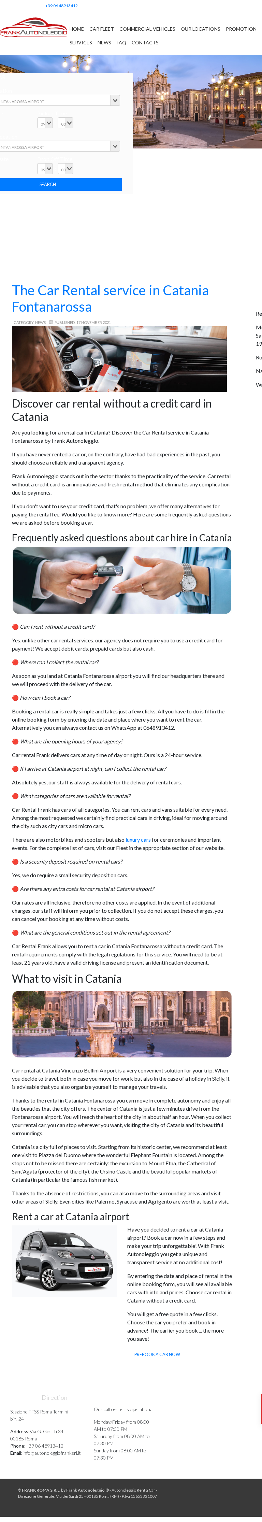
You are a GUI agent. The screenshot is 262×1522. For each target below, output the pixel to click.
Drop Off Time (54, 159)
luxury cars (138, 839)
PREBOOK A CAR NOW (157, 1354)
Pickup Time (52, 113)
